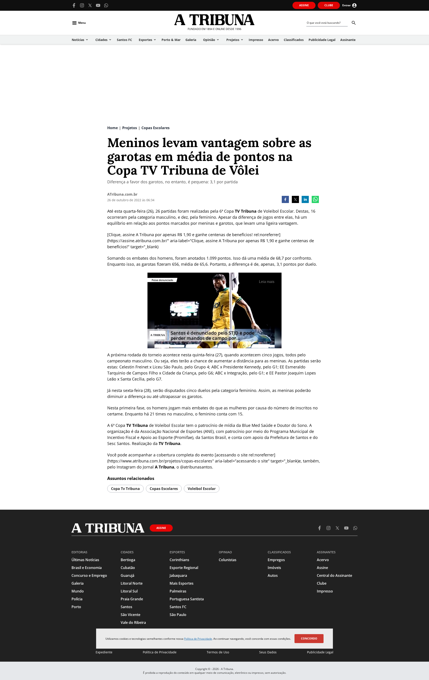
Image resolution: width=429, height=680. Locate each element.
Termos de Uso (218, 652)
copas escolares (164, 488)
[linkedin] (305, 200)
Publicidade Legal (320, 652)
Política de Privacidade (198, 639)
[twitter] (295, 200)
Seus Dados (268, 652)
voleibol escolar (202, 488)
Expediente (104, 652)
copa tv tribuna (125, 488)
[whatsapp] (315, 200)
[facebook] (285, 200)
